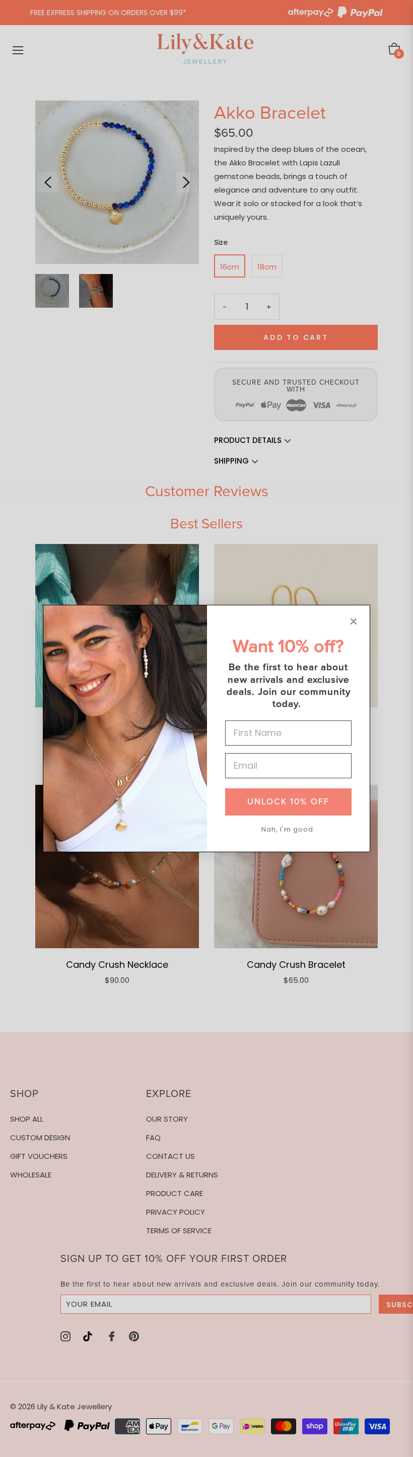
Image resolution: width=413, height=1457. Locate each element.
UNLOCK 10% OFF (288, 801)
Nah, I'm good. (288, 829)
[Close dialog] (353, 621)
